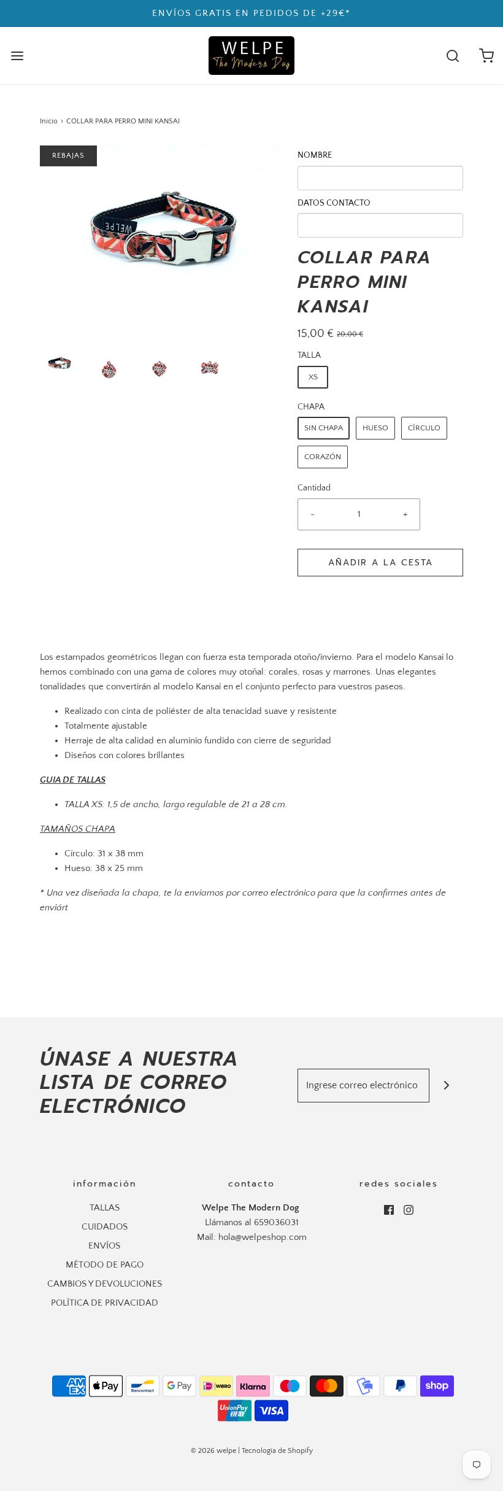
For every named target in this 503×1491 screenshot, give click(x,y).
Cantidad (314, 488)
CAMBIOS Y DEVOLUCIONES (104, 1284)
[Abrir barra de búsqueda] (452, 55)
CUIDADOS (105, 1227)
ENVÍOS (104, 1246)
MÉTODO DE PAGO (105, 1265)
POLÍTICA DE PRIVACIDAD (104, 1303)
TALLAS (105, 1207)
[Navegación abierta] (17, 55)
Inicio (49, 121)
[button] (59, 364)
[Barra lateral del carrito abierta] (486, 55)
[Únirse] (446, 1085)
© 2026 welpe (213, 1451)
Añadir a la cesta (380, 562)
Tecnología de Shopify (277, 1451)
